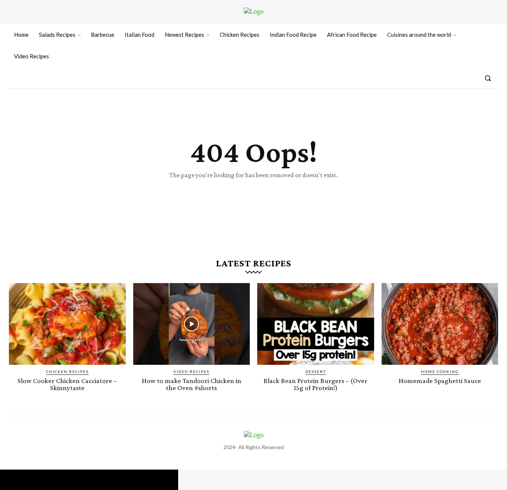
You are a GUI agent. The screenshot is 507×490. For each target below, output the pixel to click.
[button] (487, 78)
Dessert (315, 371)
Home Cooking (440, 371)
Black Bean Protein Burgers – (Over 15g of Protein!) (315, 384)
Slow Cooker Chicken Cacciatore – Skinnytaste (67, 384)
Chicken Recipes (67, 371)
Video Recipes (191, 371)
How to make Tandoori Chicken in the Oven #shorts (191, 384)
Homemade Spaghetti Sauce (440, 380)
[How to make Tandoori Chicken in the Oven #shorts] (191, 324)
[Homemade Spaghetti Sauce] (440, 324)
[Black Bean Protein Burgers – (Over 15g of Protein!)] (315, 324)
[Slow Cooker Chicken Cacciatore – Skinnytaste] (67, 324)
